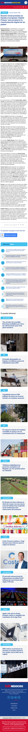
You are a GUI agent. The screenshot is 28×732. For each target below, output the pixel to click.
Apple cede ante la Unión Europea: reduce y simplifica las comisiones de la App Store (15, 300)
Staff (14, 710)
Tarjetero (14, 705)
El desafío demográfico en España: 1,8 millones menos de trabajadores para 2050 (16, 256)
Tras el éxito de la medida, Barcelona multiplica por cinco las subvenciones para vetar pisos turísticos (16, 250)
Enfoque (4, 12)
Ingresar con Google (10, 235)
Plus (4, 355)
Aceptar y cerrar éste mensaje (14, 728)
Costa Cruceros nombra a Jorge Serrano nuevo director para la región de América (15, 287)
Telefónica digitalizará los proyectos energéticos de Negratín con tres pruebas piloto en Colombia (16, 274)
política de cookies (19, 724)
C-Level (5, 537)
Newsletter (14, 708)
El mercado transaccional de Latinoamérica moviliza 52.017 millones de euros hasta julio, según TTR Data (15, 294)
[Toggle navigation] (26, 7)
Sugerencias (14, 703)
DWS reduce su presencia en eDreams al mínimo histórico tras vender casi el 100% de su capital (16, 306)
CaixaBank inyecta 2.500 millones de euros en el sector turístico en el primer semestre (16, 262)
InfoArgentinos (7, 572)
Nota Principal (6, 318)
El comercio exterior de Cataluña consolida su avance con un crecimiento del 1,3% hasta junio (16, 268)
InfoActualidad (7, 498)
